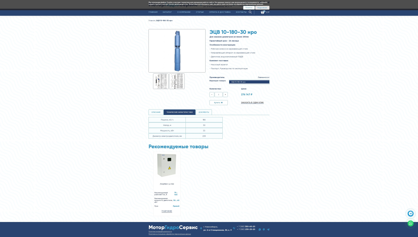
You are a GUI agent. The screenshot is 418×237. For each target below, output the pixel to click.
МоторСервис (173, 227)
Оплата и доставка (220, 12)
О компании (183, 12)
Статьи (200, 12)
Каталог (167, 12)
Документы (204, 112)
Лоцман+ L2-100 (167, 184)
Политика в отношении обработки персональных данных (170, 234)
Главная (153, 12)
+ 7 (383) (246, 226)
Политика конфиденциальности (160, 231)
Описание (155, 112)
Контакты (241, 12)
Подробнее (262, 8)
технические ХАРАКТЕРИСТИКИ (179, 112)
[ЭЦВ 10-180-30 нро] (177, 51)
